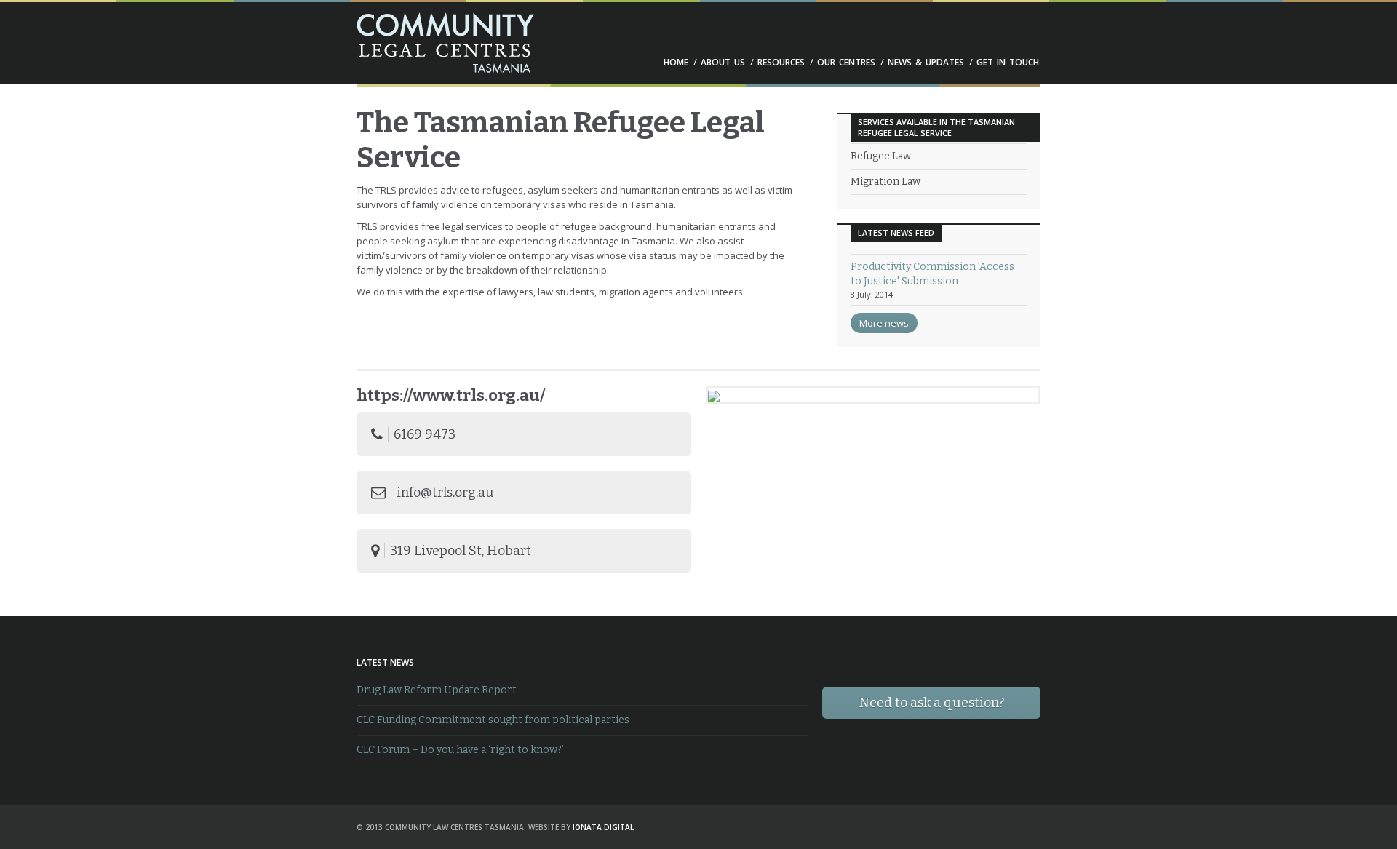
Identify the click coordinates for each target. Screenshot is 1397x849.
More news (884, 323)
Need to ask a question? (931, 703)
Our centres (846, 62)
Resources (781, 62)
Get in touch (1007, 62)
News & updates (926, 62)
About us (723, 62)
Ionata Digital (603, 827)
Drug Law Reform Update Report (437, 690)
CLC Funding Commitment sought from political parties (493, 720)
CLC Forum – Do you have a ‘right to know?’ (460, 750)
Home (676, 62)
